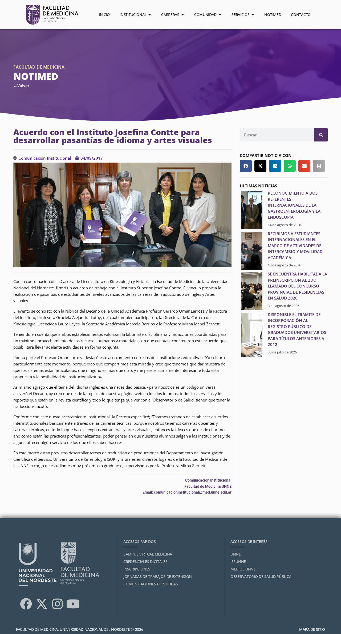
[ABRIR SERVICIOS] (252, 15)
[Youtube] (73, 604)
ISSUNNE (238, 561)
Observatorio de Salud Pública (260, 576)
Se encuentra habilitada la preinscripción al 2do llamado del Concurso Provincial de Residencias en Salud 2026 (297, 286)
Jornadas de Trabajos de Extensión (157, 576)
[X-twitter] (41, 604)
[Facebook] (26, 604)
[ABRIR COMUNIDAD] (220, 15)
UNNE (235, 554)
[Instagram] (57, 604)
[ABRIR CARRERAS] (182, 15)
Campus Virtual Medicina (147, 554)
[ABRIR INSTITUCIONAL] (149, 15)
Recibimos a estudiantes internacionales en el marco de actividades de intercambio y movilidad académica (295, 245)
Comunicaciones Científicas (150, 583)
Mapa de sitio (312, 629)
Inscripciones (136, 569)
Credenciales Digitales (145, 561)
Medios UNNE (243, 569)
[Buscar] (321, 134)
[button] (246, 166)
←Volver (21, 85)
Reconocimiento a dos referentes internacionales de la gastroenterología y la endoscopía (294, 205)
